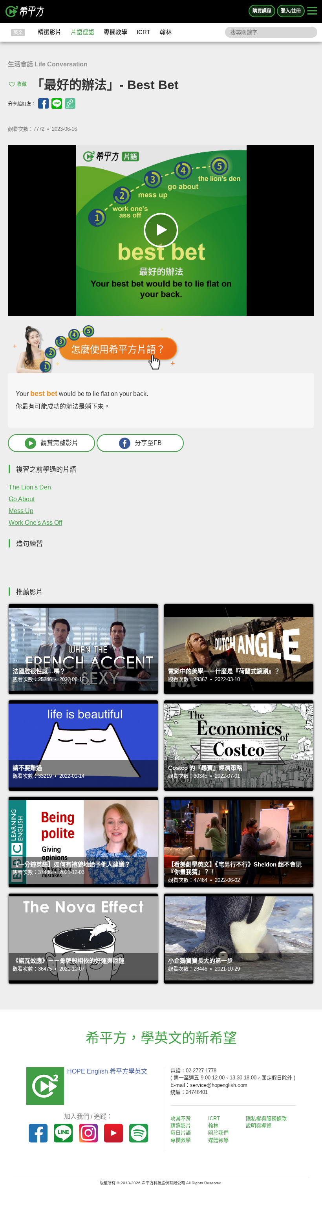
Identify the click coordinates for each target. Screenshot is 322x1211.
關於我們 (218, 1133)
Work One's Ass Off (35, 522)
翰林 (166, 32)
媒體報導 (218, 1140)
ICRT (143, 32)
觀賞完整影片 (59, 443)
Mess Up (21, 510)
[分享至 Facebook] (43, 103)
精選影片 (49, 32)
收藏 (21, 84)
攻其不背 (180, 1118)
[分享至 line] (56, 103)
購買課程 (261, 11)
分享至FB (148, 443)
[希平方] (25, 11)
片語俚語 (82, 32)
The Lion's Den (30, 487)
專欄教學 (115, 32)
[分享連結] (70, 103)
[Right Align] (312, 11)
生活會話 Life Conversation (48, 64)
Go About (22, 499)
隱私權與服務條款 (266, 1118)
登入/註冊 (291, 11)
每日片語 (180, 1133)
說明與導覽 (258, 1126)
